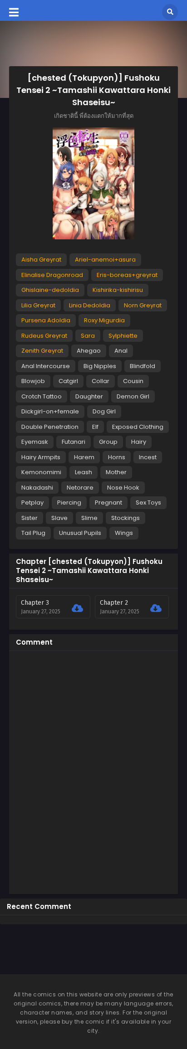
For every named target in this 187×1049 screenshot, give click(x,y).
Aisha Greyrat (41, 259)
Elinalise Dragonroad (52, 275)
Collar (100, 381)
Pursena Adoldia (45, 320)
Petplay (32, 502)
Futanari (73, 441)
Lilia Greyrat (38, 305)
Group (108, 441)
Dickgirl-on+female (50, 411)
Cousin (133, 381)
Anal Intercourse (45, 366)
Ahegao (89, 350)
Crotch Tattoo (41, 396)
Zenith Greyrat (42, 350)
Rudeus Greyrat (44, 335)
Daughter (89, 396)
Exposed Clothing (137, 427)
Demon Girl (133, 396)
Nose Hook (123, 487)
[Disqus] (93, 771)
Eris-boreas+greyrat (127, 275)
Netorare (80, 487)
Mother (116, 472)
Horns (116, 457)
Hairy (138, 441)
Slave (59, 518)
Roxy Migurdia (104, 320)
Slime (89, 518)
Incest (148, 457)
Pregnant (108, 502)
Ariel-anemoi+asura (105, 259)
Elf (95, 427)
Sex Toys (148, 502)
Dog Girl (104, 411)
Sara (88, 335)
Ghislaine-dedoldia (50, 290)
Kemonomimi (41, 472)
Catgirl (68, 381)
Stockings (125, 518)
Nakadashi (37, 487)
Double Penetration (50, 427)
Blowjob (33, 381)
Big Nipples (100, 366)
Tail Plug (33, 533)
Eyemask (34, 441)
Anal (121, 350)
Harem (84, 457)
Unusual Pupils (80, 533)
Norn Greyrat (143, 305)
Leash (83, 472)
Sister (29, 518)
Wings (124, 533)
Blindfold (142, 366)
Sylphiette (123, 335)
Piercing (69, 502)
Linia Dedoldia (89, 305)
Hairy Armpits (40, 457)
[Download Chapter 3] (77, 608)
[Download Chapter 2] (156, 608)
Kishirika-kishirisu (118, 290)
